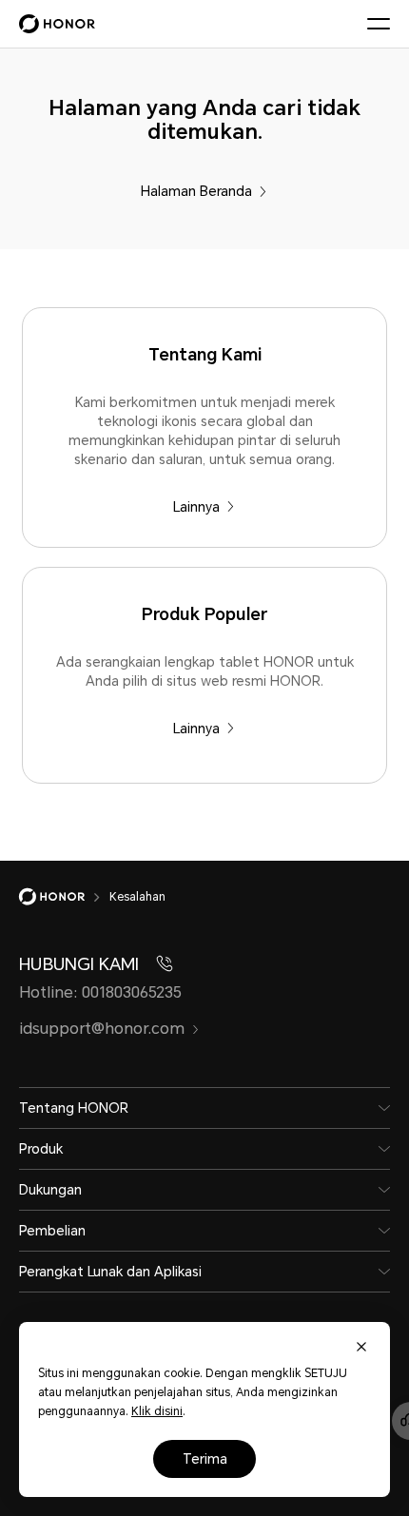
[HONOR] (64, 896)
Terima (205, 1459)
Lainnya (196, 507)
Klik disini (157, 1411)
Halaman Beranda (196, 191)
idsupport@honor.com (102, 1029)
